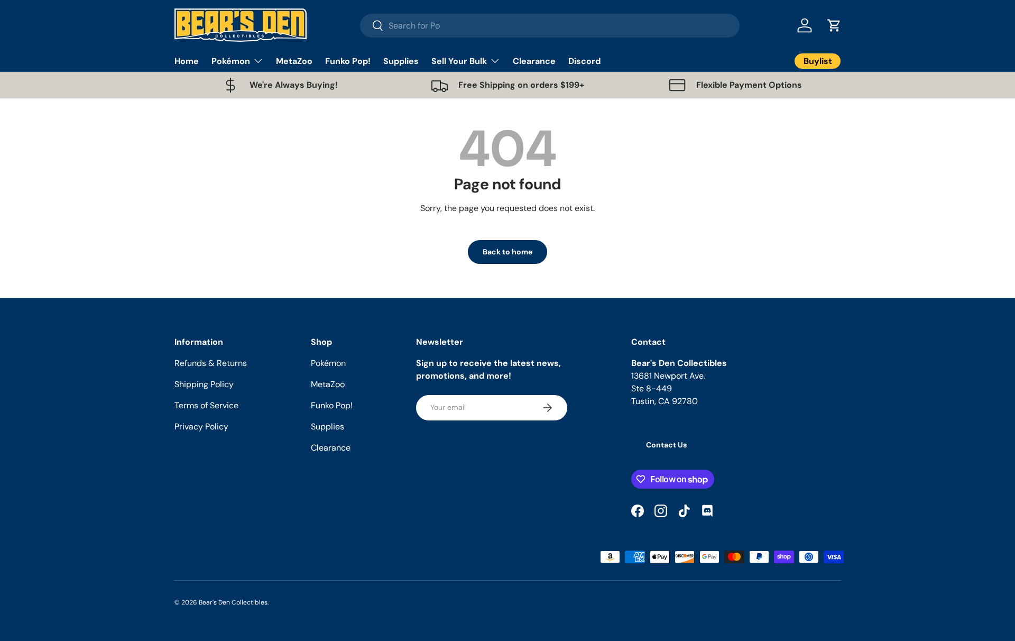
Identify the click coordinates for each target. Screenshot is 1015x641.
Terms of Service (206, 405)
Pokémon (230, 61)
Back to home (507, 252)
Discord (584, 61)
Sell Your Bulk (459, 61)
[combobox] (550, 26)
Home (186, 61)
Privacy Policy (201, 426)
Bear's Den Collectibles (233, 602)
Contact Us (666, 445)
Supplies (401, 61)
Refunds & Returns (210, 363)
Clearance (534, 61)
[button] (834, 25)
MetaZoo (294, 61)
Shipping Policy (204, 384)
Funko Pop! (348, 61)
